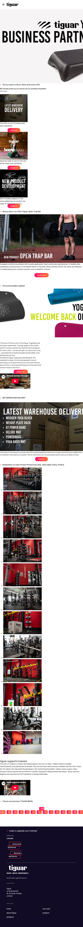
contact (10, 896)
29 (15, 812)
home (9, 909)
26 (33, 812)
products (10, 917)
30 (9, 812)
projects (46, 913)
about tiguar (11, 913)
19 (69, 812)
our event (46, 909)
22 (57, 812)
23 (63, 812)
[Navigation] (3, 4)
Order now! (41, 275)
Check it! (14, 130)
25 (39, 812)
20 (75, 812)
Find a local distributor (14, 845)
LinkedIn (10, 838)
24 (45, 812)
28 (21, 812)
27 (27, 812)
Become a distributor (15, 854)
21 (51, 812)
